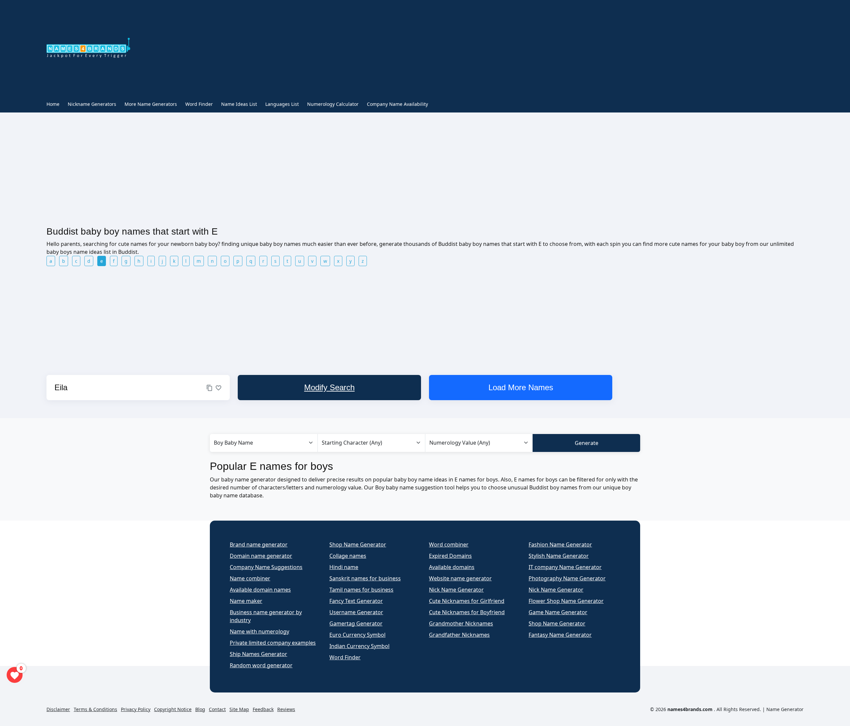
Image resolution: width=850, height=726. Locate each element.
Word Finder (199, 104)
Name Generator (785, 709)
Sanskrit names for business (365, 578)
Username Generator (356, 612)
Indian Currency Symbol (359, 646)
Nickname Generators (92, 104)
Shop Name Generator (357, 544)
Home (52, 104)
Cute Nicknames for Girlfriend (466, 601)
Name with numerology (259, 631)
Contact (217, 709)
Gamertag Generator (355, 623)
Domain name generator (261, 555)
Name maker (246, 601)
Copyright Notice (173, 709)
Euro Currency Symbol (357, 634)
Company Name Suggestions (266, 567)
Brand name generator (259, 544)
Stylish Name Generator (559, 555)
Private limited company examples (273, 642)
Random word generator (261, 665)
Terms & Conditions (95, 709)
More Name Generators (151, 104)
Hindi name (343, 567)
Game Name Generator (558, 612)
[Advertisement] (373, 49)
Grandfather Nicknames (459, 634)
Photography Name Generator (567, 578)
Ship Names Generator (258, 654)
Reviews (286, 709)
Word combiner (448, 544)
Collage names (347, 555)
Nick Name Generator (456, 589)
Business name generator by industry (266, 616)
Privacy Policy (135, 709)
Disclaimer (58, 709)
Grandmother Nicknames (461, 623)
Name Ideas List (239, 104)
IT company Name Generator (565, 567)
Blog (200, 709)
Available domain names (260, 589)
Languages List (282, 104)
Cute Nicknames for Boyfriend (467, 612)
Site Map (239, 709)
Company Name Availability (397, 104)
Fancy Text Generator (356, 601)
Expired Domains (450, 555)
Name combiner (250, 578)
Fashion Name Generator (560, 544)
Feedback (263, 709)
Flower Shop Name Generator (566, 601)
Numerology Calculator (333, 104)
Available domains (451, 567)
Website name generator (460, 578)
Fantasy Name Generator (560, 634)
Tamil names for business (361, 589)
